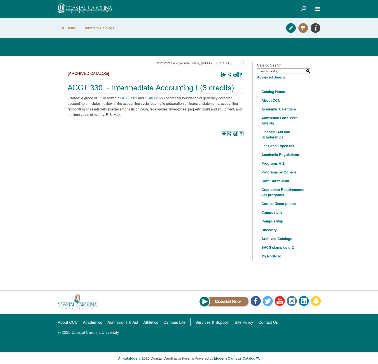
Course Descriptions (278, 203)
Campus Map (272, 221)
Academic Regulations (280, 154)
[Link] (303, 9)
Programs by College (278, 172)
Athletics (150, 322)
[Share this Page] (229, 74)
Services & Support (212, 322)
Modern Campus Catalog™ (236, 358)
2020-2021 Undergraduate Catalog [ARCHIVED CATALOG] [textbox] (194, 63)
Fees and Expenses (277, 145)
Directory (269, 229)
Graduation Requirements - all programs (282, 192)
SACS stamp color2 (277, 247)
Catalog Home (273, 91)
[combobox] (199, 62)
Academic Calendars (278, 109)
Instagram (291, 301)
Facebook (255, 301)
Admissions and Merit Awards (279, 120)
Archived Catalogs (276, 238)
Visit (303, 28)
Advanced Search (271, 77)
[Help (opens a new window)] (240, 74)
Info (315, 28)
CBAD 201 (128, 97)
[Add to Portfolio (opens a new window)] (223, 74)
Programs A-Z (273, 163)
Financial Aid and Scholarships (275, 134)
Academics (92, 322)
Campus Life (271, 212)
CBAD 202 (153, 97)
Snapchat (316, 301)
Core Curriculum (275, 180)
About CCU (270, 100)
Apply (291, 28)
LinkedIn (303, 301)
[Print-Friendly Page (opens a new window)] (235, 74)
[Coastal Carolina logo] (85, 8)
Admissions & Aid (122, 322)
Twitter (267, 301)
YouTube (279, 301)
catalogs (130, 358)
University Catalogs (99, 27)
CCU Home (67, 27)
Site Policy (244, 322)
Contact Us (268, 322)
